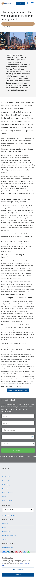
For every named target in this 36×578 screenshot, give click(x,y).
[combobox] (18, 444)
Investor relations (7, 477)
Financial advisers (7, 531)
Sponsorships (6, 481)
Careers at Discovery (8, 493)
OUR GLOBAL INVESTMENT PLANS (18, 390)
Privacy (4, 497)
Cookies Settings (18, 569)
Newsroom (5, 489)
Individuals (5, 523)
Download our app (7, 547)
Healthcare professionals (9, 535)
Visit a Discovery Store (9, 515)
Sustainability (6, 485)
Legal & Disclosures (7, 500)
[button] (32, 437)
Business (4, 527)
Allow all (18, 574)
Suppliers (5, 539)
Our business (6, 473)
